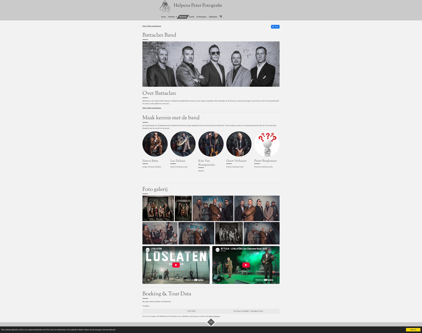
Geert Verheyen (214, 316)
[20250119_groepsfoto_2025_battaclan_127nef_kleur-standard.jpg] (158, 208)
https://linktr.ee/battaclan (151, 26)
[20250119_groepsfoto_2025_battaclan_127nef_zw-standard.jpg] (229, 233)
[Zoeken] (220, 16)
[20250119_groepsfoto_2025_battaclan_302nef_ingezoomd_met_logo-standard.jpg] (213, 208)
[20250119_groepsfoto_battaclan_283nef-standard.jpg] (160, 233)
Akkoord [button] (413, 330)
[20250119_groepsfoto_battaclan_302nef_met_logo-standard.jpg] (196, 233)
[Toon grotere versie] (155, 144)
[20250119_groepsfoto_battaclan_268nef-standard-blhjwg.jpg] (257, 208)
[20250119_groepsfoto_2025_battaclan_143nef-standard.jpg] (183, 208)
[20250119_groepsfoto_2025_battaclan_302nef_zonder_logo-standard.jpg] (262, 233)
